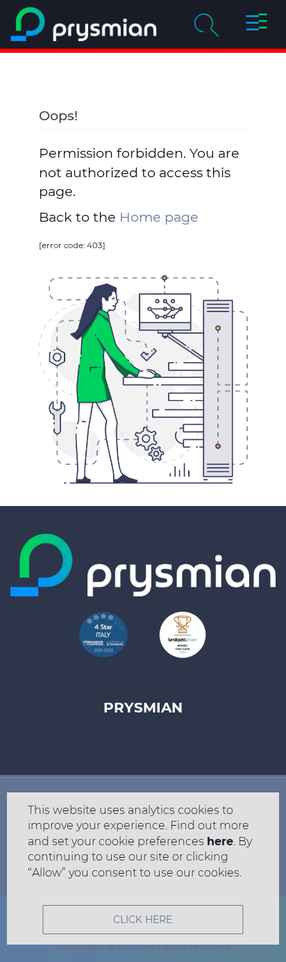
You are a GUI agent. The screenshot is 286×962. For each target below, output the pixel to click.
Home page (159, 217)
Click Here (142, 919)
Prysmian (143, 707)
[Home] (83, 24)
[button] (256, 24)
